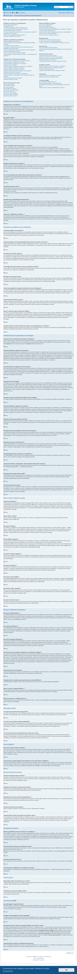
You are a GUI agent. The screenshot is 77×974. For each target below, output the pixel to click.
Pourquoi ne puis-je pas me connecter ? (13, 30)
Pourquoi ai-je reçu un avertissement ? (12, 72)
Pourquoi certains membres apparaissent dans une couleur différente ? (55, 32)
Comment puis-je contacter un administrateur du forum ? (52, 87)
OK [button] (66, 970)
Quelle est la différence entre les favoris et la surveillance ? (52, 66)
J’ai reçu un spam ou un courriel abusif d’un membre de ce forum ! (54, 42)
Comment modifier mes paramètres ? (12, 41)
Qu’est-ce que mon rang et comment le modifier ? (15, 52)
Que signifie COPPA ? (9, 26)
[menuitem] (13, 13)
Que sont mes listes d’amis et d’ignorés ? (48, 47)
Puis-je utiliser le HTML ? (9, 85)
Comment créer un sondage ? (10, 64)
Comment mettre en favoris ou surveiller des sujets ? (51, 67)
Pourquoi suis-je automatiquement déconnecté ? (14, 34)
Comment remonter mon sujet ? (11, 79)
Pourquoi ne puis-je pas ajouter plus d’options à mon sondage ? (18, 66)
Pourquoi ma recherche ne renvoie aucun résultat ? (51, 56)
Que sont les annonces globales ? (11, 90)
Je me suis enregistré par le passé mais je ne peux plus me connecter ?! (20, 32)
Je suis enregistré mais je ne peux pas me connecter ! (16, 29)
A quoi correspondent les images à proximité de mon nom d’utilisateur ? (20, 49)
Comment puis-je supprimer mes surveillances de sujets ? (52, 70)
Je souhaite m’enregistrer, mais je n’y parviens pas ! (15, 27)
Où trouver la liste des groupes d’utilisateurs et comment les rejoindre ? (55, 29)
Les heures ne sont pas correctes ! (12, 45)
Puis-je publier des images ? (10, 88)
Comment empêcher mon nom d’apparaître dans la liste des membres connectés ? (19, 43)
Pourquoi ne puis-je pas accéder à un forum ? (14, 69)
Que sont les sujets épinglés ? (10, 92)
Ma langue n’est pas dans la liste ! (11, 48)
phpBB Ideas (11, 918)
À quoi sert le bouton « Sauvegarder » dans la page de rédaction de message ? (19, 75)
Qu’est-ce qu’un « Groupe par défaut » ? (48, 33)
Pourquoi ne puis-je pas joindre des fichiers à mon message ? (18, 70)
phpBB (52, 281)
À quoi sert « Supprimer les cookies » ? (12, 36)
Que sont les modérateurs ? (45, 26)
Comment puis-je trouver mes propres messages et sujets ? (53, 61)
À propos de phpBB (9, 908)
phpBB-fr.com (41, 958)
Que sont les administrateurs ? (46, 24)
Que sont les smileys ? (9, 87)
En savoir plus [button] (7, 971)
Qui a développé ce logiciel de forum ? (47, 81)
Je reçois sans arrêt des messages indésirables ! (50, 41)
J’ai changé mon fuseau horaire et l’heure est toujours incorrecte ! (18, 47)
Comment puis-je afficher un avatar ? (12, 51)
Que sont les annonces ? (9, 91)
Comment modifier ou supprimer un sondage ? (14, 67)
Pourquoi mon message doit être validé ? (13, 78)
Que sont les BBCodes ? (9, 84)
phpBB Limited (44, 905)
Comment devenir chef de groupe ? (47, 30)
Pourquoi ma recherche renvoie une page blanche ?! (51, 58)
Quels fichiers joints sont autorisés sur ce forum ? (50, 75)
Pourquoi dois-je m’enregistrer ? (11, 24)
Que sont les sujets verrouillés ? (11, 94)
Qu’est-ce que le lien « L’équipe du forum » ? (49, 34)
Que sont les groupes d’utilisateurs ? (47, 27)
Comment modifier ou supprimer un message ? (14, 62)
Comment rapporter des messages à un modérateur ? (16, 73)
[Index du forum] (9, 6)
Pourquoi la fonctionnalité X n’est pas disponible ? (50, 83)
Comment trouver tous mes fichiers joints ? (49, 76)
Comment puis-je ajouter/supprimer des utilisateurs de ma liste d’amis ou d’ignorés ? (55, 50)
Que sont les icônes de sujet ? (10, 95)
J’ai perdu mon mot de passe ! (10, 33)
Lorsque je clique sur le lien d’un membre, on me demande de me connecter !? (20, 55)
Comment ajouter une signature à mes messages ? (15, 63)
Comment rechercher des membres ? (47, 59)
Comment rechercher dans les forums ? (48, 55)
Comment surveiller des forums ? (46, 69)
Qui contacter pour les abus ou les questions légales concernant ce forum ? (54, 85)
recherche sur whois (30, 928)
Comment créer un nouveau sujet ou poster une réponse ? (17, 60)
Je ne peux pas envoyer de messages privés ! (49, 39)
